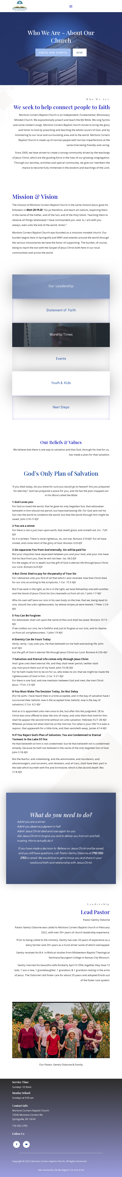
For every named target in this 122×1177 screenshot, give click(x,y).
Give (79, 52)
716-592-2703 (19, 1125)
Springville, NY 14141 (24, 1119)
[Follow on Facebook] (16, 1144)
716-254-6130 (76, 1169)
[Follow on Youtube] (26, 1144)
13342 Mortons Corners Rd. (27, 1114)
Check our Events (53, 52)
